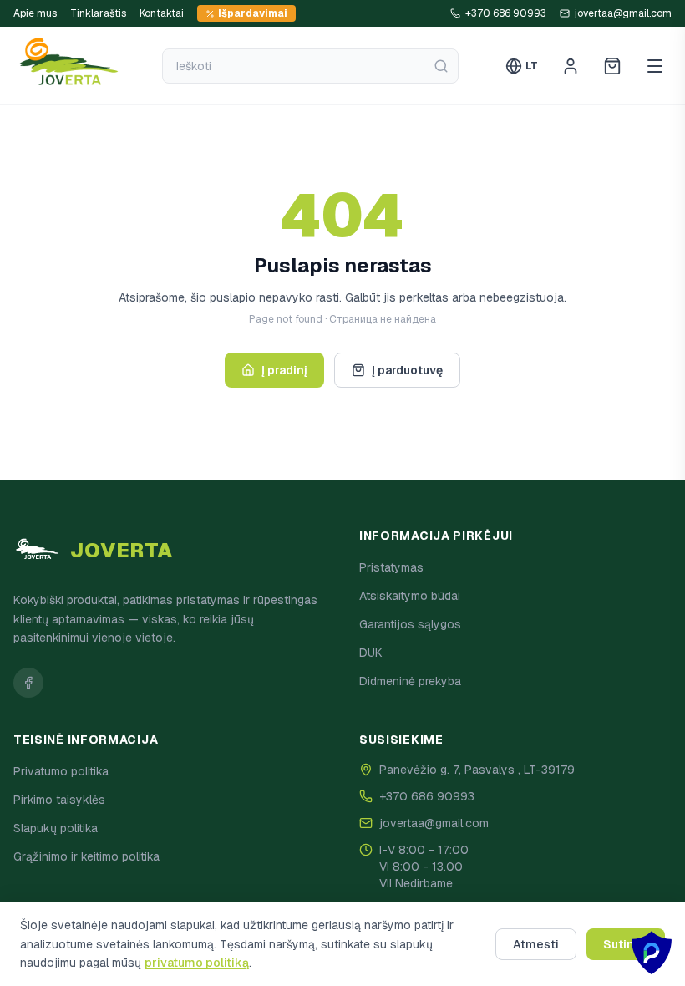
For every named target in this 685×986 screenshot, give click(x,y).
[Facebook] (28, 683)
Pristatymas (391, 567)
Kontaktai (162, 13)
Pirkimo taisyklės (59, 799)
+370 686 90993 (426, 796)
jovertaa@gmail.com (434, 823)
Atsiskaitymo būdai (409, 595)
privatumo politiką (197, 962)
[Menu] (655, 66)
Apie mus (35, 13)
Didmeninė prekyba (410, 681)
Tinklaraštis (98, 13)
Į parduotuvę (407, 370)
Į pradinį (284, 370)
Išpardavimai (252, 13)
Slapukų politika (55, 828)
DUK (371, 652)
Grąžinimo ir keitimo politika (86, 856)
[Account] (570, 66)
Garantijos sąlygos (410, 624)
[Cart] (612, 66)
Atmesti (536, 944)
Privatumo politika (61, 771)
